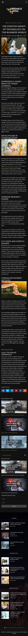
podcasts (6, 224)
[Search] (25, 455)
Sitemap (14, 633)
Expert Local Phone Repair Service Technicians (12, 415)
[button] (3, 2)
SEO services (7, 110)
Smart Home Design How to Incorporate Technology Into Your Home (18, 594)
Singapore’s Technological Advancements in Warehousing (17, 613)
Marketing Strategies (12, 22)
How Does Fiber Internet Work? (9, 450)
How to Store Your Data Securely (9, 432)
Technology (19, 22)
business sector (20, 75)
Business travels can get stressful (13, 166)
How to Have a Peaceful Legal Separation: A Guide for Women (17, 569)
